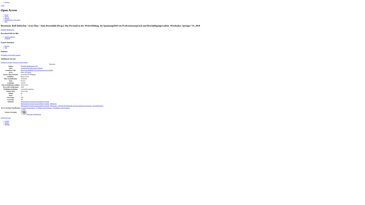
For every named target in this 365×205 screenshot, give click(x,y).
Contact (7, 121)
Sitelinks (7, 124)
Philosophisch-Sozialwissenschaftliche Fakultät (35, 101)
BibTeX (7, 46)
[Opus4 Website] (6, 118)
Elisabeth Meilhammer (7, 30)
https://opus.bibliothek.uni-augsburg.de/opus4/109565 (37, 70)
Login (2, 5)
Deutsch (7, 2)
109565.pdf (8, 37)
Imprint (7, 123)
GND (36, 66)
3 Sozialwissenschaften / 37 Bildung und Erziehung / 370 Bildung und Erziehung (45, 108)
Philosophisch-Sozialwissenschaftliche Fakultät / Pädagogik (39, 104)
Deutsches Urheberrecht (33, 114)
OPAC (29, 72)
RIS (6, 48)
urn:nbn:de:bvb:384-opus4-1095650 (31, 68)
